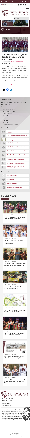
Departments (15, 1)
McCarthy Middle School (9, 111)
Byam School (6, 115)
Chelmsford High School (18, 61)
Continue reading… (7, 84)
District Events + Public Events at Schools (13, 102)
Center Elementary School (9, 118)
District (2, 1)
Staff (21, 1)
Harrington (5, 120)
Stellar (15, 436)
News (12, 61)
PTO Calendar (5, 104)
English (5, 4)
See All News (5, 199)
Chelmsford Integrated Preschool (11, 124)
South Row (5, 122)
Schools (7, 1)
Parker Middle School (8, 113)
